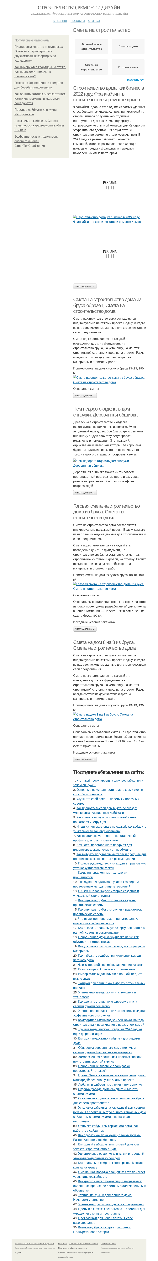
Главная (60, 20)
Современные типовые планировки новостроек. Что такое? (101, 1068)
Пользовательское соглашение (83, 1243)
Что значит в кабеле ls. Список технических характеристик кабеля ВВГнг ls (39, 125)
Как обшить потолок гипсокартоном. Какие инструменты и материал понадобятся (40, 98)
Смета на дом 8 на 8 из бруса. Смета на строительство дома (104, 645)
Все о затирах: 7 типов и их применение (106, 969)
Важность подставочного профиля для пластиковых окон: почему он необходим (102, 847)
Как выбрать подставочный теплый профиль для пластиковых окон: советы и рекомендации (109, 856)
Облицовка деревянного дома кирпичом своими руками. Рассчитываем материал (104, 1049)
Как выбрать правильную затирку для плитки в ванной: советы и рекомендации (109, 930)
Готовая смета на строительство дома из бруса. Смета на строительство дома (106, 512)
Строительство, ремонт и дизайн (79, 7)
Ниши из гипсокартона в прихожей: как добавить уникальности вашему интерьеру (109, 828)
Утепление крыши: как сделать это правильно (111, 1204)
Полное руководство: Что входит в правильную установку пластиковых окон (109, 865)
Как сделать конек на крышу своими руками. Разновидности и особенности (107, 1137)
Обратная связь (108, 1243)
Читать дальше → (85, 286)
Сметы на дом (128, 46)
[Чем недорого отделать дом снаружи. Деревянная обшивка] (109, 463)
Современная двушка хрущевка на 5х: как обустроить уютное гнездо (106, 939)
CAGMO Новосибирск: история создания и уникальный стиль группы (106, 893)
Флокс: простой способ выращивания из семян (111, 964)
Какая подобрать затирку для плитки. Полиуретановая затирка (102, 1229)
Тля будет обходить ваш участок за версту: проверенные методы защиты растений (106, 883)
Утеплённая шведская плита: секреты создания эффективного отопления (109, 1012)
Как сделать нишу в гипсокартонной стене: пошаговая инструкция (105, 819)
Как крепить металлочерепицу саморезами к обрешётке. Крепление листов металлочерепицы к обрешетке (109, 1185)
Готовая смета (128, 67)
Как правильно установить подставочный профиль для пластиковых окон (104, 837)
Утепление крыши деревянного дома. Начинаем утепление (102, 1197)
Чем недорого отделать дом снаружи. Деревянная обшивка (105, 412)
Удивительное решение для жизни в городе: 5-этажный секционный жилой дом (109, 1155)
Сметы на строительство (91, 67)
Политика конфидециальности (72, 1248)
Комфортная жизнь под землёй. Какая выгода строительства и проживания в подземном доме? (108, 1022)
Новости (78, 20)
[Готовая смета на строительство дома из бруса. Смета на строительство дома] (109, 586)
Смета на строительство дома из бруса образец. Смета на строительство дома (107, 305)
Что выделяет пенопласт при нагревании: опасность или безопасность (105, 920)
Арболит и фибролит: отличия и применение (110, 1084)
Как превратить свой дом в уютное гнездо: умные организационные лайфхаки (105, 810)
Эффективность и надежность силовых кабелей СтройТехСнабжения (36, 141)
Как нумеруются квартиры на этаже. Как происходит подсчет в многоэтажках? (40, 71)
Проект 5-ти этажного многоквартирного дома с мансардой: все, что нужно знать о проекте (109, 1077)
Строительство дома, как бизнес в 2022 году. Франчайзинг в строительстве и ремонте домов (108, 93)
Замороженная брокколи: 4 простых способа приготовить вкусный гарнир (107, 1059)
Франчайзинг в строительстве (91, 46)
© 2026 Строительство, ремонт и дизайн (34, 1243)
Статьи (94, 20)
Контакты (62, 1243)
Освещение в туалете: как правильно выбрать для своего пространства (108, 1100)
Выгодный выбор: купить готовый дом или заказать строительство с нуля (106, 1146)
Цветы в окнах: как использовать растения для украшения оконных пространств (109, 1211)
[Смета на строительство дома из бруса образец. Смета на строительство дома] (109, 379)
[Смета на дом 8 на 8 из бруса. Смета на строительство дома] (109, 716)
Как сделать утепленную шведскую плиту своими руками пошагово (105, 1003)
